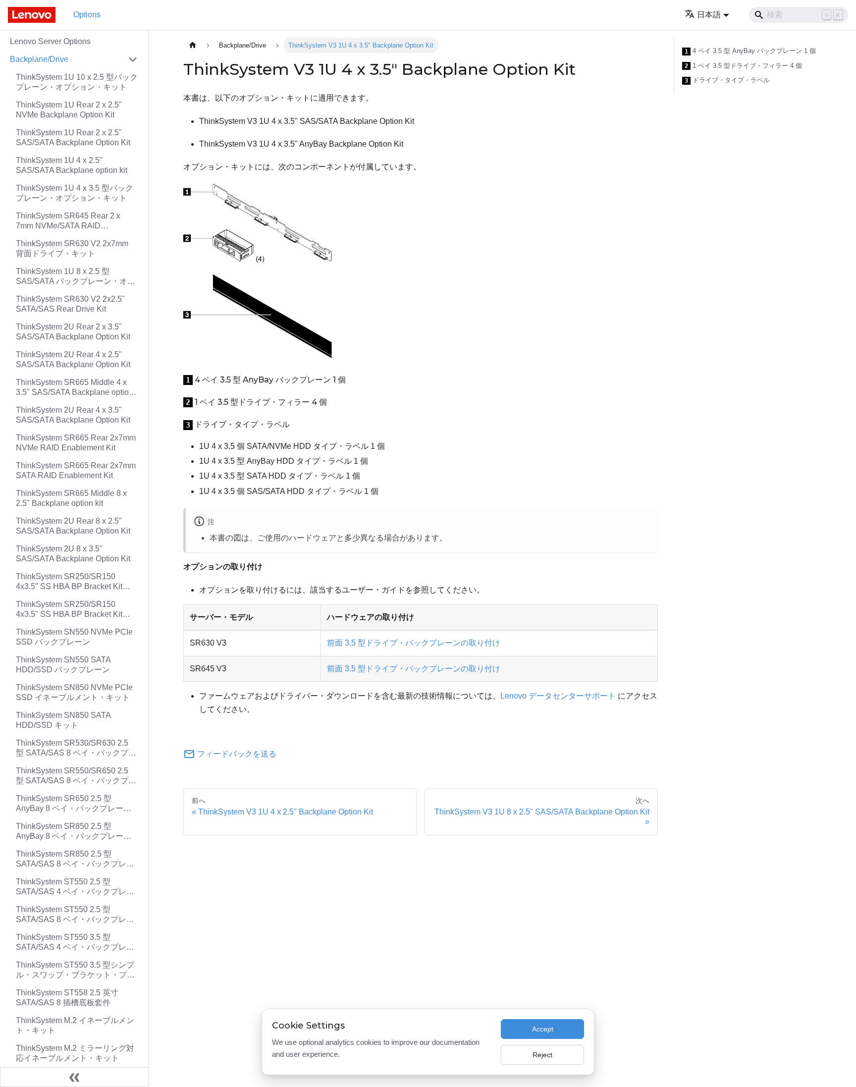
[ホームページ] (192, 45)
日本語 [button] (709, 14)
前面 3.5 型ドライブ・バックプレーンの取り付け (413, 643)
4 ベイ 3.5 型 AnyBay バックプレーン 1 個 (750, 51)
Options (87, 14)
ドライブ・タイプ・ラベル (727, 80)
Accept (542, 1029)
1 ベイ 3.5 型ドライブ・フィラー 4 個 (743, 66)
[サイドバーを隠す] (74, 1077)
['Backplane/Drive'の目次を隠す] (133, 59)
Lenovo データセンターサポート (558, 696)
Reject (542, 1055)
